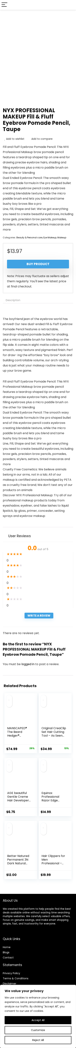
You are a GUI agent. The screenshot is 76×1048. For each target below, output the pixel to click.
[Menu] (4, 5)
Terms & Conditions (15, 978)
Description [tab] (13, 300)
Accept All (38, 1020)
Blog (5, 952)
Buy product (38, 264)
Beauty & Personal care (29, 237)
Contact (8, 957)
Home (7, 947)
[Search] (70, 5)
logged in (28, 664)
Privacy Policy (11, 973)
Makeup (61, 237)
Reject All (38, 1040)
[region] (38, 1016)
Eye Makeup (49, 237)
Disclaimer (9, 983)
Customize (38, 1030)
